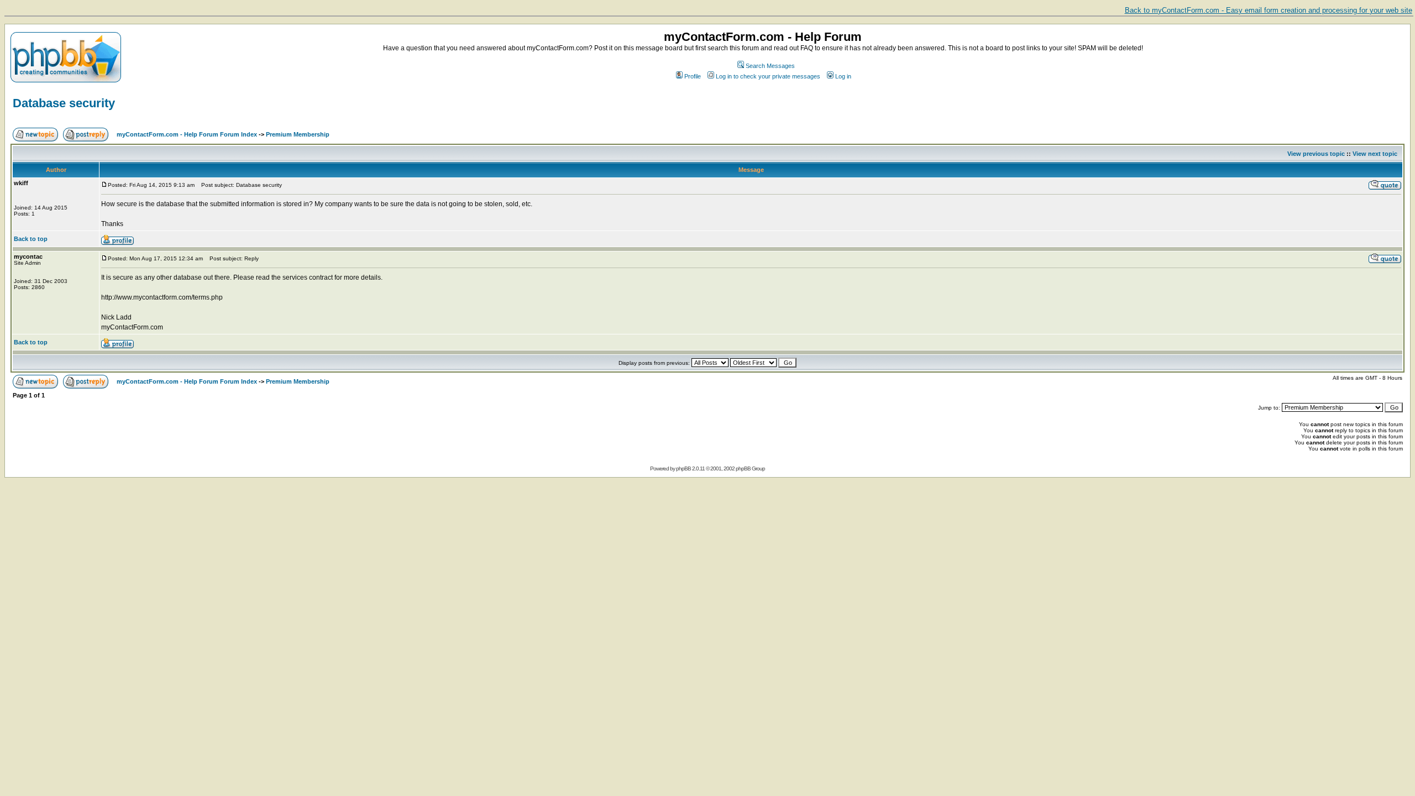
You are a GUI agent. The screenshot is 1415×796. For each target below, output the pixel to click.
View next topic (1375, 153)
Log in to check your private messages (768, 76)
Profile (692, 76)
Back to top (31, 238)
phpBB (683, 468)
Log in (843, 76)
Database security (64, 103)
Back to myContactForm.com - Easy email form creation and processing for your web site (1268, 10)
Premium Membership (297, 134)
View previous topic (1316, 153)
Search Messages (770, 65)
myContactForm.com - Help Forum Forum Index (187, 134)
